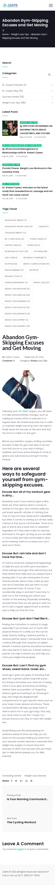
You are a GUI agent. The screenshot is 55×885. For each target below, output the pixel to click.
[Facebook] (11, 781)
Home (5, 34)
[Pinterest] (31, 781)
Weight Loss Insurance (17, 301)
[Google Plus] (21, 781)
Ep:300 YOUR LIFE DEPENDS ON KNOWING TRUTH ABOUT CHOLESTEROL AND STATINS (36, 130)
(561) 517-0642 (32, 875)
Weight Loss (41, 282)
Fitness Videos (38, 239)
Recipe (33, 270)
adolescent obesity (16, 220)
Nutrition (11, 264)
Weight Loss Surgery (17, 326)
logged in (21, 849)
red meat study (13, 276)
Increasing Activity (16, 251)
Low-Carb (11, 257)
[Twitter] (16, 781)
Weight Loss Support (16, 320)
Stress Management (16, 282)
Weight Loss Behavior (17, 288)
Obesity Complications (36, 264)
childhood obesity (15, 232)
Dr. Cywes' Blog (10, 90)
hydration (33, 245)
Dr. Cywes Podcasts (12, 84)
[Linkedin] (27, 781)
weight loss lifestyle (17, 307)
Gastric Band (13, 245)
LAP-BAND (40, 251)
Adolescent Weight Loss (19, 226)
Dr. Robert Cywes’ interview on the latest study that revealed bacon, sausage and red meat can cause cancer (27, 191)
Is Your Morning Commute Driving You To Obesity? (27, 799)
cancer (43, 226)
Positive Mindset (14, 270)
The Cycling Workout (21, 822)
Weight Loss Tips (20, 34)
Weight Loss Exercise (17, 295)
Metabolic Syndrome (34, 257)
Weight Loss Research (17, 313)
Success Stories (10, 96)
